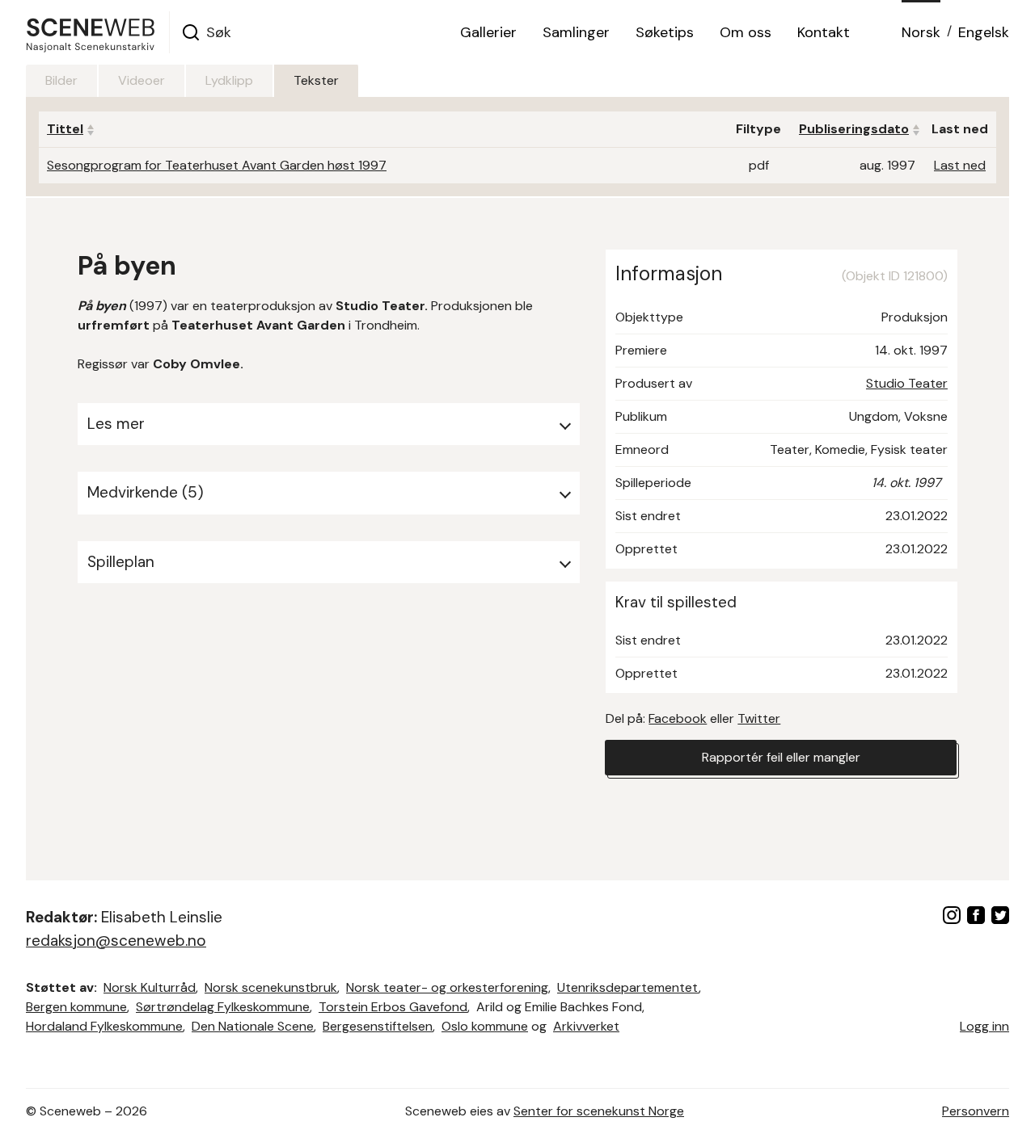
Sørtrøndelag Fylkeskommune (223, 1006)
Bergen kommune (76, 1006)
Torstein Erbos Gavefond (393, 1006)
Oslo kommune (484, 1026)
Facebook (677, 718)
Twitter (758, 718)
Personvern (975, 1110)
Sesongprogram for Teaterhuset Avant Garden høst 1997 (217, 165)
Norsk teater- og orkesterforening (447, 987)
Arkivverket (586, 1026)
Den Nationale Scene (253, 1026)
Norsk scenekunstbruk (271, 987)
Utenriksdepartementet (628, 987)
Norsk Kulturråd (150, 987)
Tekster (316, 80)
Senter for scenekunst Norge (598, 1110)
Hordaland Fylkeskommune (104, 1026)
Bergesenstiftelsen (378, 1026)
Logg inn (984, 1026)
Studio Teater (907, 383)
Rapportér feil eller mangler (781, 757)
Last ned (960, 165)
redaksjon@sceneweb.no (116, 940)
